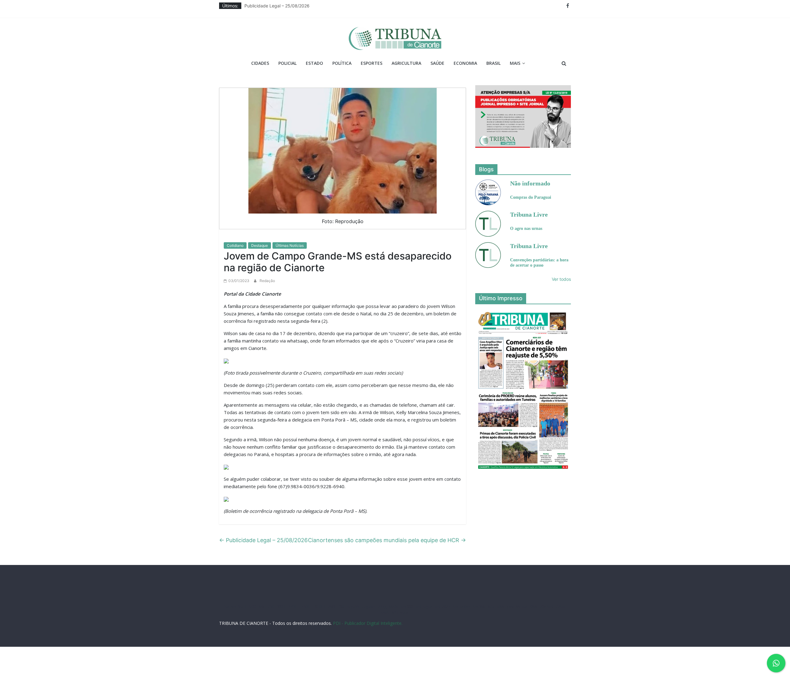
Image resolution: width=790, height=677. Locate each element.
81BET (320, 606)
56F (262, 606)
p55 (510, 606)
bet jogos (424, 606)
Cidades (260, 63)
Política (341, 63)
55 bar (522, 606)
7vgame (369, 606)
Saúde (437, 63)
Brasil (493, 63)
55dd (393, 606)
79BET (306, 606)
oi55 (501, 606)
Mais (515, 63)
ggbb (385, 612)
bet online (462, 606)
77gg (382, 606)
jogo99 (353, 606)
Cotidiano (235, 245)
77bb (560, 606)
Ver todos (561, 279)
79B (271, 606)
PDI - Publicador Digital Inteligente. (367, 623)
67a (491, 606)
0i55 (534, 606)
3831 (281, 606)
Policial (287, 63)
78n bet (546, 606)
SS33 (253, 606)
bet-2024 (443, 606)
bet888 (407, 606)
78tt (341, 606)
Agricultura (406, 63)
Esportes (371, 63)
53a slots (400, 612)
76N (331, 606)
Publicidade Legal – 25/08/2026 (277, 5)
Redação (267, 280)
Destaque (259, 245)
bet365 (479, 606)
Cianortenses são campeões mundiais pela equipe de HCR (387, 540)
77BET (293, 606)
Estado (314, 63)
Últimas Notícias (290, 245)
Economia (465, 63)
